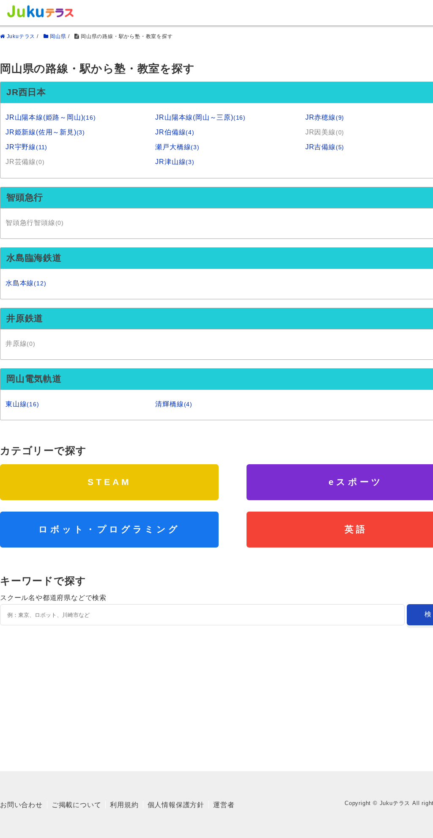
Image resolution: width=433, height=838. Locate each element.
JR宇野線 (26, 147)
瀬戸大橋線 (177, 147)
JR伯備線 (174, 132)
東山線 (22, 404)
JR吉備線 (324, 147)
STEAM (110, 482)
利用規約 (124, 804)
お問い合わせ (21, 804)
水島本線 (25, 283)
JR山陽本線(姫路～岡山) (50, 117)
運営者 (223, 804)
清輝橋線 (173, 404)
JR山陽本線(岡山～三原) (200, 117)
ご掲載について (76, 804)
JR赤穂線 (324, 117)
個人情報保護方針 (176, 804)
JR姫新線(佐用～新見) (45, 132)
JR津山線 (174, 161)
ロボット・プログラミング (109, 529)
